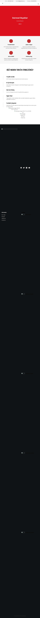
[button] (1, 21)
